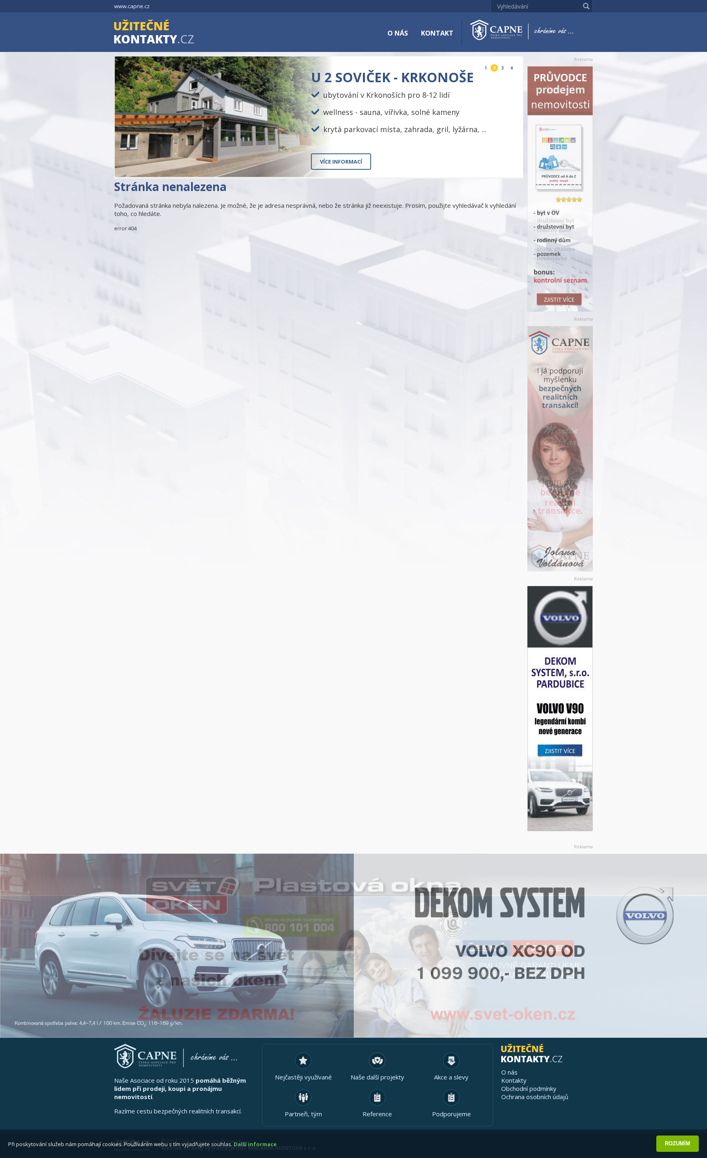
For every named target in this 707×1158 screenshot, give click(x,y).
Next (510, 165)
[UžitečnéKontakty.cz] (165, 32)
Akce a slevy (451, 1077)
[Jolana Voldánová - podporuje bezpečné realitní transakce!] (560, 448)
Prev (498, 165)
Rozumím (677, 1143)
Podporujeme (451, 1114)
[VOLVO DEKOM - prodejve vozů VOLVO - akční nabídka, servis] (560, 708)
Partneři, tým (303, 1114)
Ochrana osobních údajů (534, 1097)
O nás (397, 33)
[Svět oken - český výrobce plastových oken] (353, 946)
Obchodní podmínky (528, 1088)
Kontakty (514, 1080)
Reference (377, 1114)
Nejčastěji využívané (303, 1077)
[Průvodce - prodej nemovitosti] (560, 189)
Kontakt (437, 33)
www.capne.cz (132, 6)
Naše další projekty (377, 1077)
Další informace (255, 1144)
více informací (341, 161)
